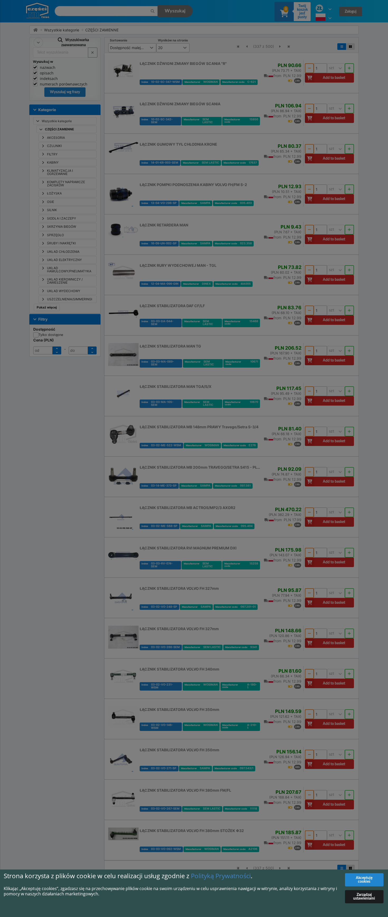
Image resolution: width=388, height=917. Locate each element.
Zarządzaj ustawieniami (364, 896)
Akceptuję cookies (364, 879)
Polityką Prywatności (221, 875)
